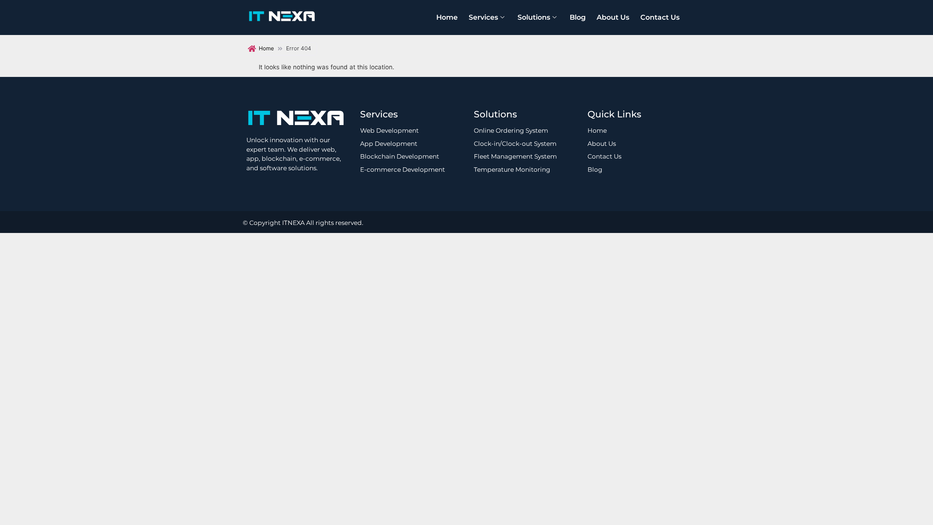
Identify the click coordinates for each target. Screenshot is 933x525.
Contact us (660, 17)
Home (447, 17)
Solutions (534, 17)
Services (483, 17)
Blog (578, 17)
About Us (613, 17)
